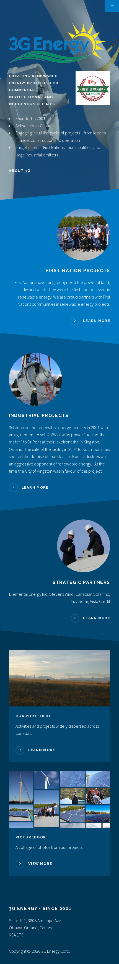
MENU (112, 6)
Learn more (96, 321)
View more (40, 864)
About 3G (19, 171)
